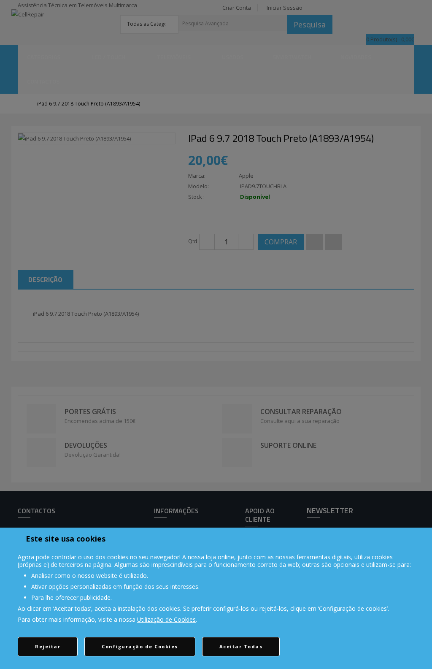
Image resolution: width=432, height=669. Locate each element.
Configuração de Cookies (140, 646)
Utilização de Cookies (166, 619)
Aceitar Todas (241, 646)
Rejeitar (47, 646)
